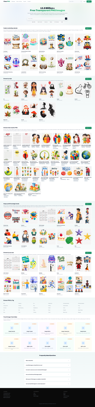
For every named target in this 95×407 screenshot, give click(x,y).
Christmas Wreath (81, 303)
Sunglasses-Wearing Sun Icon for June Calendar (16, 162)
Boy (4, 303)
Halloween (13, 1)
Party (34, 310)
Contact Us (65, 397)
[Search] (81, 1)
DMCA (64, 394)
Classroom (77, 293)
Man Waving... (35, 180)
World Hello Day (35, 179)
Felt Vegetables (24, 180)
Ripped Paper (80, 310)
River (4, 312)
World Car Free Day (60, 51)
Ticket (49, 312)
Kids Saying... (52, 180)
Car (33, 303)
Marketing (41, 293)
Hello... (68, 179)
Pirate (49, 310)
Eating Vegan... (33, 163)
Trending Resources (6, 393)
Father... (86, 180)
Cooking (19, 305)
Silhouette (41, 119)
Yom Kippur (5, 51)
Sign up (89, 1)
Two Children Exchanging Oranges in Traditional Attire (35, 146)
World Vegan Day (42, 163)
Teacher (24, 1)
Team (19, 312)
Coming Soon (5, 305)
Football (29, 1)
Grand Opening (20, 307)
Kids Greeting (76, 180)
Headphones (35, 307)
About (64, 393)
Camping (19, 303)
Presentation (23, 293)
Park (19, 310)
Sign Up (34, 394)
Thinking (34, 312)
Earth (82, 163)
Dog (34, 305)
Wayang (79, 312)
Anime (40, 99)
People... (78, 163)
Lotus (79, 307)
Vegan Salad (53, 163)
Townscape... (20, 195)
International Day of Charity (26, 51)
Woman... (47, 163)
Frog (79, 305)
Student (76, 225)
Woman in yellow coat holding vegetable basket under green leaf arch (44, 162)
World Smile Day (42, 51)
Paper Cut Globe (87, 163)
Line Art (76, 99)
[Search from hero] (66, 19)
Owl (4, 310)
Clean (6, 1)
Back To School (6, 293)
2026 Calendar (41, 225)
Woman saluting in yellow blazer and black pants (25, 162)
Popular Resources (6, 394)
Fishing (49, 305)
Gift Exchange (55, 148)
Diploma (22, 225)
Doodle (22, 119)
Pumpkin (64, 310)
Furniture (4, 307)
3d (3, 99)
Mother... (74, 148)
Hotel (64, 307)
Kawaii (58, 99)
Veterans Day (24, 163)
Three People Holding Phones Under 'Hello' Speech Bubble (44, 178)
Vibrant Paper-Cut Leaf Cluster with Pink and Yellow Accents (55, 162)
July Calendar (6, 148)
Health (49, 307)
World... (16, 195)
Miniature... (34, 195)
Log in (84, 1)
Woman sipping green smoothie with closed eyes (64, 162)
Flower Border (65, 305)
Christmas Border (66, 303)
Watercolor (5, 119)
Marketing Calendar (6, 397)
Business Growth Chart (61, 225)
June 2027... (6, 163)
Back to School (19, 1)
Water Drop (65, 312)
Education (58, 293)
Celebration (50, 303)
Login (34, 393)
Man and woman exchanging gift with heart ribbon (57, 146)
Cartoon (22, 99)
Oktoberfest (77, 51)
